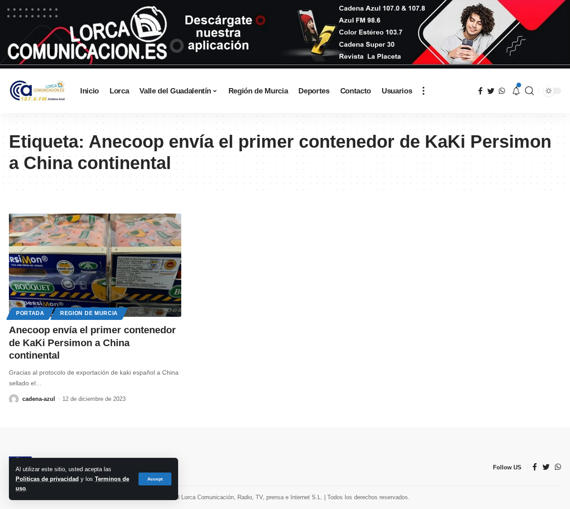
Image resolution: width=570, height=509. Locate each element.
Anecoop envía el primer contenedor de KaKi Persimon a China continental (92, 342)
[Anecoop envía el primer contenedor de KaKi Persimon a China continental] (95, 265)
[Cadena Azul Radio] (37, 91)
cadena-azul (38, 399)
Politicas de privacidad (47, 479)
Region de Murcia (89, 313)
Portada (30, 313)
